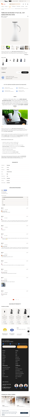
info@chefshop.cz (6, 387)
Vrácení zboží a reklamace (6, 367)
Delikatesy (4, 355)
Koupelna (3, 360)
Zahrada (3, 358)
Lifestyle (3, 361)
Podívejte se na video (9, 78)
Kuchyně (3, 352)
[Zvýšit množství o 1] (19, 72)
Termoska (8, 178)
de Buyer (16, 363)
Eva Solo (8, 180)
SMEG (16, 355)
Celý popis (26, 54)
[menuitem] (2, 6)
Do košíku (25, 72)
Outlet (3, 364)
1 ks (7, 176)
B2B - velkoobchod (18, 376)
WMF (16, 352)
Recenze (16, 367)
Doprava (3, 370)
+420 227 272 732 (6, 384)
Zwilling (16, 361)
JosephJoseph (17, 360)
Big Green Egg (17, 358)
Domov (3, 363)
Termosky (8, 165)
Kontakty (3, 373)
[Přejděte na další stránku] (18, 299)
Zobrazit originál (4, 211)
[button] (4, 321)
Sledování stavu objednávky (19, 373)
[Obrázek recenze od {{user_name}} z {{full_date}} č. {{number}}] (3, 285)
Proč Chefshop (17, 370)
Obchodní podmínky (5, 376)
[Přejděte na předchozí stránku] (11, 299)
